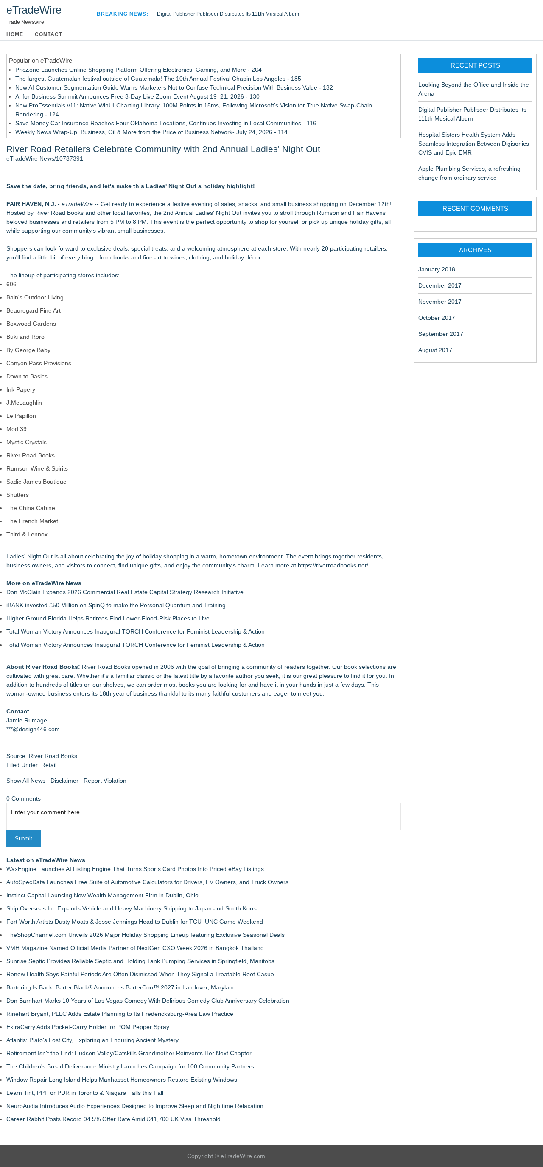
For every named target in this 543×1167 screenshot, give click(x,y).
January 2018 (436, 269)
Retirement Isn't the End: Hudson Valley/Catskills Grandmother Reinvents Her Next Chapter (129, 1053)
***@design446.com (33, 729)
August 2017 (435, 350)
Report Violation (105, 780)
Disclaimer (64, 780)
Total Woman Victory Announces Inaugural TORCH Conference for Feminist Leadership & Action (135, 631)
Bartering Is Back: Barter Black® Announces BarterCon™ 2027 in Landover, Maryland (121, 987)
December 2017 (440, 285)
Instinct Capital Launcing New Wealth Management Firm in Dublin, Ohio (102, 895)
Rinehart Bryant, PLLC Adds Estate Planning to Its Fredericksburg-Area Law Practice (119, 1013)
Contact (48, 34)
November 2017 (440, 301)
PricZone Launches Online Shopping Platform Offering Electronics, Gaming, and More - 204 (138, 69)
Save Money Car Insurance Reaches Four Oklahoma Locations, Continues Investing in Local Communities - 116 (165, 123)
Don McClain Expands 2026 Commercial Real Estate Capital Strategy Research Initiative (125, 592)
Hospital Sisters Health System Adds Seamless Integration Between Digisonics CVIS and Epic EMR (473, 143)
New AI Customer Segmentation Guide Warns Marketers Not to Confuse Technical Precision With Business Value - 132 (174, 87)
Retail (48, 764)
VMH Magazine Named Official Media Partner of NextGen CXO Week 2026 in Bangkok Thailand (135, 947)
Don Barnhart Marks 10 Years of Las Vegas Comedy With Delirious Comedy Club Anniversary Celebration (147, 1000)
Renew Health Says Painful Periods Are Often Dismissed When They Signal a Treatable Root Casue (140, 974)
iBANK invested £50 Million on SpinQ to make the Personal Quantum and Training (116, 605)
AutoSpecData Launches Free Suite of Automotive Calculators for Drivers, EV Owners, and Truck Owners (147, 882)
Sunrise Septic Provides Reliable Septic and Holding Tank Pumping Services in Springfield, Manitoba (140, 961)
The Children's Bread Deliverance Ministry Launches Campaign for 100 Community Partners (130, 1066)
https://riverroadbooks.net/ (333, 565)
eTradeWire (34, 10)
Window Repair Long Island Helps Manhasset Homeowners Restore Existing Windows (121, 1079)
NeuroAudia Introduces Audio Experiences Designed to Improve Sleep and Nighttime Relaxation (134, 1105)
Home (14, 34)
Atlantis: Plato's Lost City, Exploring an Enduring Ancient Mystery (92, 1040)
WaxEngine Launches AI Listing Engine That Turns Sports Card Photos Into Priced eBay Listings (135, 868)
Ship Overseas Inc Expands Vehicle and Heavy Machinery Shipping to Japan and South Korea (132, 908)
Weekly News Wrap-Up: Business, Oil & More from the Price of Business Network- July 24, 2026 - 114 (151, 132)
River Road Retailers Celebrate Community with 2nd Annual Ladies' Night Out (163, 149)
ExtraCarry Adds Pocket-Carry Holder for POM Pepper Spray (87, 1026)
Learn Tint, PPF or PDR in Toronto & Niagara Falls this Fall (84, 1092)
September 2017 (440, 333)
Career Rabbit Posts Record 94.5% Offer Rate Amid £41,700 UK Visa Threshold (113, 1119)
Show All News (25, 780)
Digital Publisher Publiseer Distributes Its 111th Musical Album (228, 14)
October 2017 (436, 317)
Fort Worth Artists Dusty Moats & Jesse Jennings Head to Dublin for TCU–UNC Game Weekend (134, 921)
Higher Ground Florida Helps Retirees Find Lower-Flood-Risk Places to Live (108, 618)
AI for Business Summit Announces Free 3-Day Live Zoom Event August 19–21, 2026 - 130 (137, 96)
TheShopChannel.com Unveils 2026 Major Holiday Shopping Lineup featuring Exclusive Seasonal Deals (145, 934)
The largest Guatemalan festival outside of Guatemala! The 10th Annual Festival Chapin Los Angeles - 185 (158, 78)
